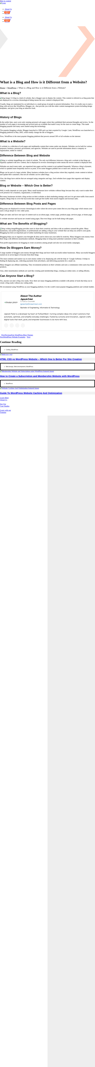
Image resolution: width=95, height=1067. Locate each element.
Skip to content (5, 1)
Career (7, 13)
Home (2, 88)
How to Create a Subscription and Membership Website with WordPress (39, 376)
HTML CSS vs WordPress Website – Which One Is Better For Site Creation (41, 359)
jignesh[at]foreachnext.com (31, 304)
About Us (8, 9)
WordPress (11, 88)
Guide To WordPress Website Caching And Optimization (31, 393)
